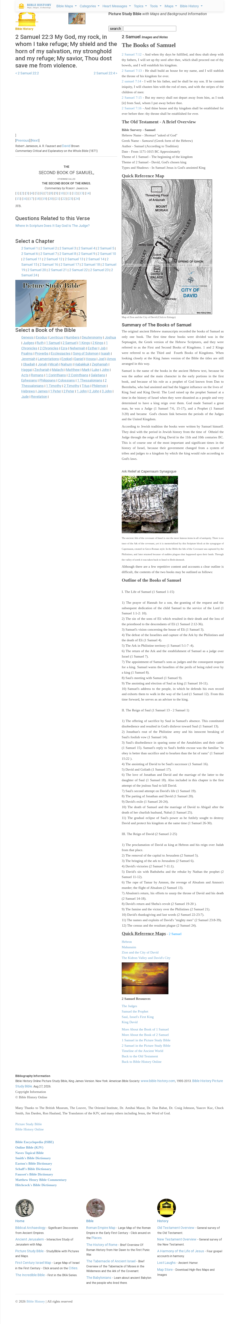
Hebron (127, 942)
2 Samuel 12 (53, 259)
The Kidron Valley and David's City (146, 958)
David (66, 146)
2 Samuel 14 (95, 259)
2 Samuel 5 (105, 248)
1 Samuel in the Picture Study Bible (146, 1040)
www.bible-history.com (158, 1081)
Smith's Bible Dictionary (33, 1158)
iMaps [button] (169, 5)
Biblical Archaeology (30, 1228)
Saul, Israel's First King (138, 1017)
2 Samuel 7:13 (132, 70)
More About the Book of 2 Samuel (145, 1035)
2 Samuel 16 (49, 264)
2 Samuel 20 (36, 270)
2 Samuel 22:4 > (105, 73)
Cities (73, 1268)
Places (96, 1238)
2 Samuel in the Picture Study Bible (146, 1045)
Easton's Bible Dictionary (33, 1163)
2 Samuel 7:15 (132, 97)
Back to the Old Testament (140, 1056)
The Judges (129, 1006)
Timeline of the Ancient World (142, 1051)
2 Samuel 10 (106, 254)
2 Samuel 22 (78, 270)
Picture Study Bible (29, 1251)
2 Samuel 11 (32, 259)
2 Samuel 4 (86, 248)
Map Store (165, 1269)
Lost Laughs (166, 1263)
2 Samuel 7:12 (132, 54)
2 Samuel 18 (90, 264)
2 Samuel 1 (29, 248)
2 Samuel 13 (74, 259)
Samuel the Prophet (135, 1011)
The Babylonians (98, 1278)
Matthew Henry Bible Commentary (41, 1180)
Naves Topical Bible (29, 1153)
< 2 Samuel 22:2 (27, 73)
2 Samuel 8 (67, 254)
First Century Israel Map (33, 1263)
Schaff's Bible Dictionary (33, 1169)
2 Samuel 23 (99, 270)
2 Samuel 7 (48, 254)
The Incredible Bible (30, 1275)
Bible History (36, 1301)
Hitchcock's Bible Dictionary (36, 1185)
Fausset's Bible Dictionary (34, 1174)
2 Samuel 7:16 (132, 108)
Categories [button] (88, 5)
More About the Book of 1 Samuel (145, 1029)
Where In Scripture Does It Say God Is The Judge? (52, 226)
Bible (90, 1221)
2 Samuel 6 (29, 254)
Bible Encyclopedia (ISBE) (34, 1142)
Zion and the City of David (140, 952)
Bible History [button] (190, 5)
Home (19, 1221)
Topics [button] (139, 5)
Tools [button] (154, 5)
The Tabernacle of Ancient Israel (111, 1261)
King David (130, 1022)
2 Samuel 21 (57, 270)
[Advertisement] (66, 102)
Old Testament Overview (175, 1228)
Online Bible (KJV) (29, 1147)
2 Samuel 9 (86, 254)
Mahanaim (129, 947)
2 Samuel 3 (67, 248)
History (162, 1221)
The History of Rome (101, 1245)
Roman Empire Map (100, 1228)
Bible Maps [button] (65, 5)
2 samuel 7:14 (131, 81)
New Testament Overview (176, 1239)
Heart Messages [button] (115, 5)
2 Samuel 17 (69, 264)
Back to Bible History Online (142, 1062)
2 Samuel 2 (48, 248)
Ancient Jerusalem (29, 1239)
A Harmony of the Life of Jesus (180, 1251)
